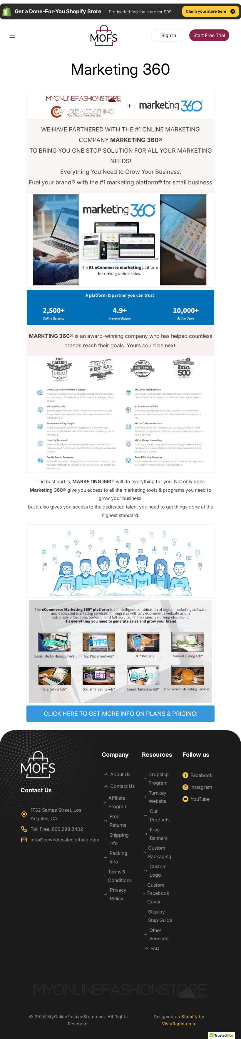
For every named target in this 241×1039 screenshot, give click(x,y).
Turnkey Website (157, 797)
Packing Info (118, 857)
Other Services (158, 934)
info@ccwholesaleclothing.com (65, 840)
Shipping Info (119, 839)
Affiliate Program (118, 802)
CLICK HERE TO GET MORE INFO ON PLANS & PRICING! (121, 713)
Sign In (168, 35)
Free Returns (118, 820)
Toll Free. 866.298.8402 (57, 829)
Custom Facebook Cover (158, 893)
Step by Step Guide (160, 916)
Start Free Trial (209, 35)
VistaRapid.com (178, 1023)
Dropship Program (158, 778)
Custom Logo (158, 870)
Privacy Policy (118, 894)
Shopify (189, 1016)
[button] (12, 35)
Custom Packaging (159, 852)
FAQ (154, 948)
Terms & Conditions (120, 876)
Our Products (160, 815)
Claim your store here (206, 11)
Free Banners (159, 834)
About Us (120, 774)
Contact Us (122, 786)
